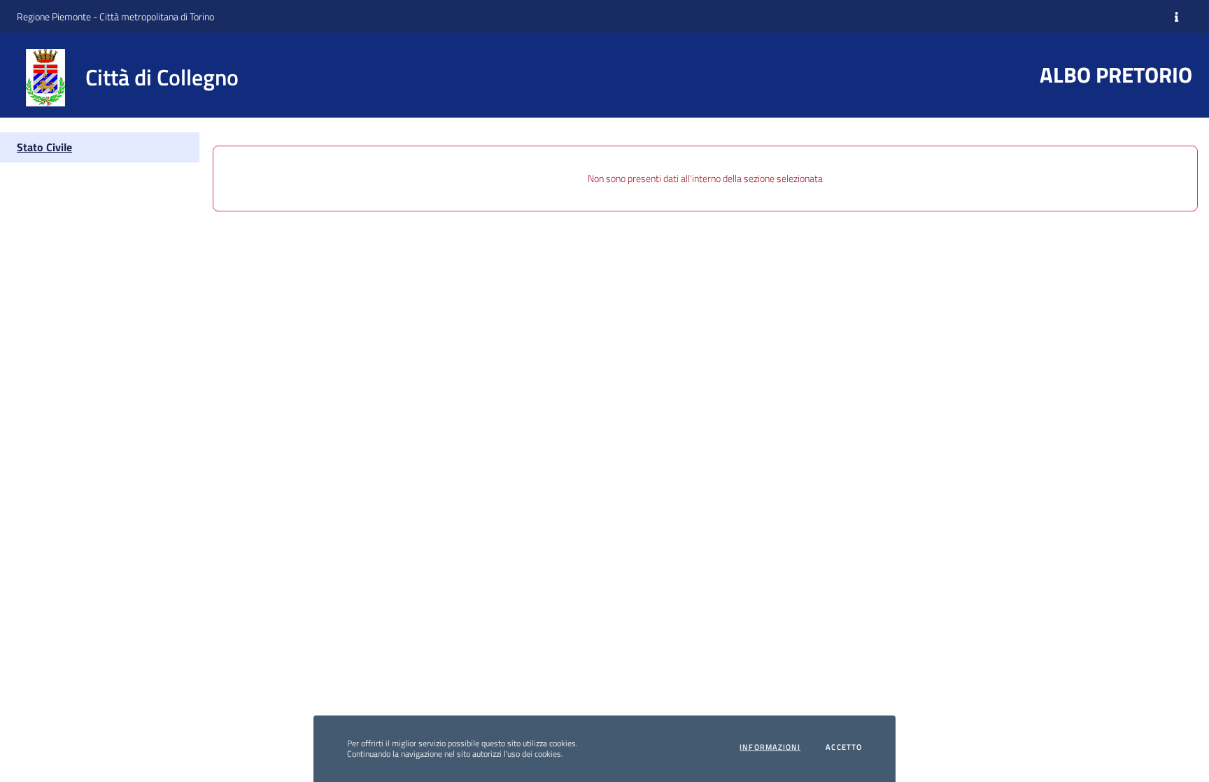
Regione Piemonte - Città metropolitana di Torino (115, 16)
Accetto (844, 747)
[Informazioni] (1176, 17)
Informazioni (770, 747)
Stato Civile (44, 147)
